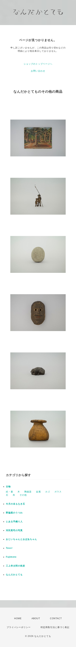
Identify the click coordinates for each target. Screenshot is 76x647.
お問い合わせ (38, 71)
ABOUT (36, 618)
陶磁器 (28, 491)
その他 (23, 495)
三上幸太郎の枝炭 (15, 565)
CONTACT (56, 618)
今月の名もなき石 (15, 504)
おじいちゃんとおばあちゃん (21, 539)
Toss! (9, 548)
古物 (8, 486)
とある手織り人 (14, 521)
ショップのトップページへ (38, 64)
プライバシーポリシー (19, 627)
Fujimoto (11, 557)
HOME (18, 618)
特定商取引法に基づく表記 (55, 627)
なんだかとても (14, 574)
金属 (38, 491)
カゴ (47, 491)
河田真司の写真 (14, 530)
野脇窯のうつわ (14, 512)
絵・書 (9, 491)
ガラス (58, 491)
